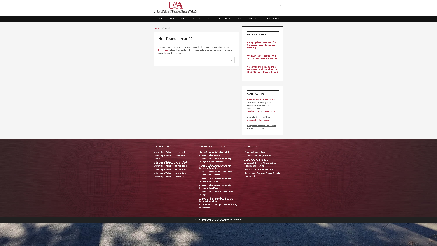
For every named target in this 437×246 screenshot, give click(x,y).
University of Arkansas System (186, 7)
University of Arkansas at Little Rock (170, 162)
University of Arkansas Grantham (169, 177)
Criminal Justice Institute (256, 159)
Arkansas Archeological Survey (258, 155)
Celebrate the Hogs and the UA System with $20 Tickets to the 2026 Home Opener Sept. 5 (262, 69)
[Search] (280, 5)
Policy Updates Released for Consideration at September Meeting (261, 45)
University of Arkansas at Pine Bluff (170, 169)
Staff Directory (254, 111)
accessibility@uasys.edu (258, 120)
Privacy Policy (269, 111)
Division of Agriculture (254, 152)
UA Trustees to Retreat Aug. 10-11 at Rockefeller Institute (262, 57)
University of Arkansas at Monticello (170, 166)
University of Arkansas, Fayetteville (170, 152)
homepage (163, 50)
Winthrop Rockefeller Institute (258, 169)
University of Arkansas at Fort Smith (170, 173)
